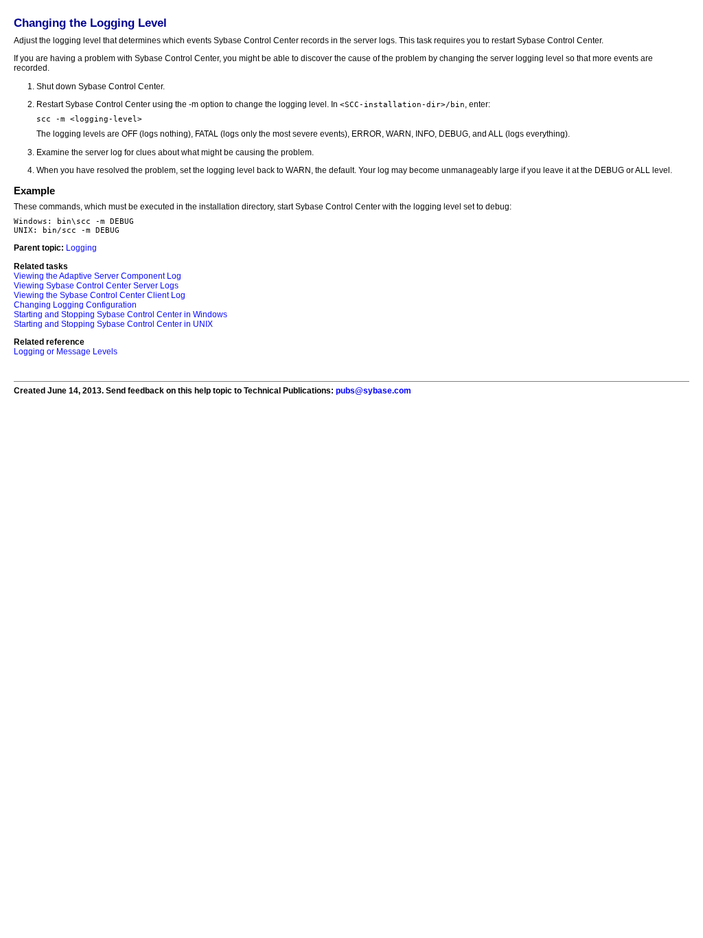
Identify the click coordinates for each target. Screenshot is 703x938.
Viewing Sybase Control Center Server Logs (96, 285)
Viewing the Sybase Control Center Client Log (99, 295)
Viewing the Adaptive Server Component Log (97, 276)
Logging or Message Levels (65, 351)
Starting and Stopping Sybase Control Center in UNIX (113, 324)
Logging (81, 248)
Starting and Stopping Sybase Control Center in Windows (120, 314)
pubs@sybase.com (373, 391)
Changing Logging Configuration (75, 305)
